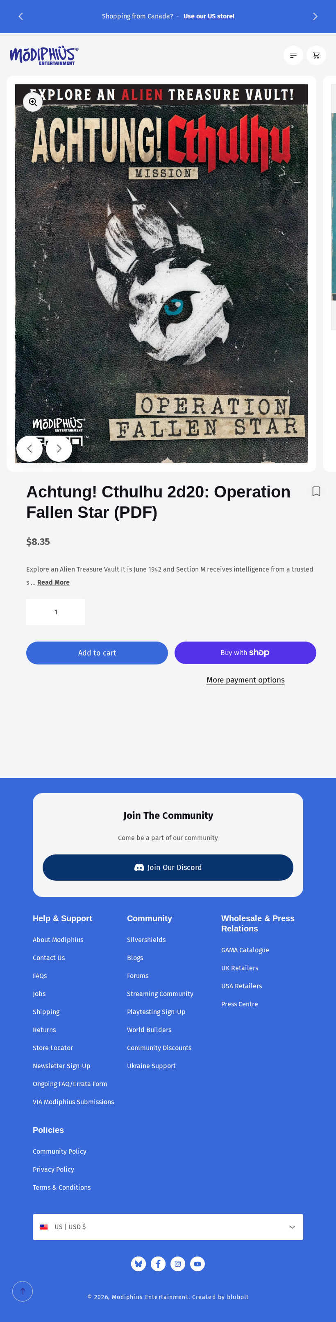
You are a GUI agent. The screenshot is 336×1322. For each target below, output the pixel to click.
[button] (20, 16)
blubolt (238, 1297)
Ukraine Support (151, 1066)
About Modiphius (58, 940)
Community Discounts (159, 1048)
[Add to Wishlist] (316, 491)
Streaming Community (160, 994)
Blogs (135, 958)
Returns (44, 1030)
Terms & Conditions (62, 1187)
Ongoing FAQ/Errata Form (70, 1084)
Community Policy (59, 1151)
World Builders (149, 1030)
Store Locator (53, 1048)
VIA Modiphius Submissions (73, 1102)
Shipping (46, 1012)
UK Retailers (239, 968)
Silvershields (146, 940)
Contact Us (49, 958)
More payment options (246, 680)
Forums (137, 976)
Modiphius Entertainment (150, 1297)
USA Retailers (241, 986)
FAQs (40, 976)
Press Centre (239, 1004)
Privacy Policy (53, 1169)
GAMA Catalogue (245, 950)
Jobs (39, 994)
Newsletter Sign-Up (62, 1066)
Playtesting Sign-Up (156, 1012)
